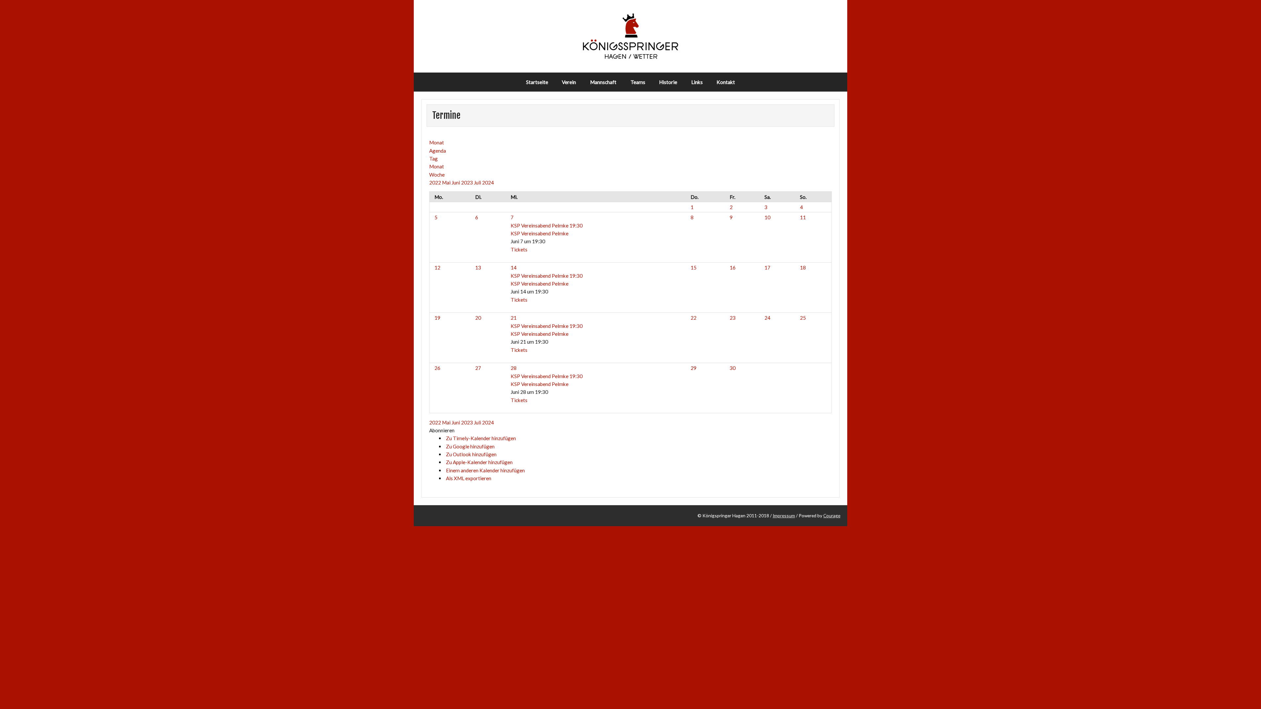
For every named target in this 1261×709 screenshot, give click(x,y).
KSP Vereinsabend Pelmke (539, 233)
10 (767, 217)
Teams (637, 82)
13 (478, 267)
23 (733, 318)
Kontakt (726, 82)
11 (803, 217)
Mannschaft (603, 82)
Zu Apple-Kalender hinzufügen (479, 462)
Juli (478, 182)
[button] (441, 430)
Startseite (537, 82)
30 (733, 368)
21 (514, 318)
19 (437, 318)
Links (697, 82)
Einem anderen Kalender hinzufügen (485, 470)
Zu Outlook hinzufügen (471, 454)
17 (767, 267)
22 (694, 318)
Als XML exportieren (468, 478)
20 (478, 318)
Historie (668, 82)
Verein (569, 82)
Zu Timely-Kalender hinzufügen (481, 438)
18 (803, 267)
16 (733, 267)
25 (803, 318)
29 (694, 368)
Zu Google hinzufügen (470, 446)
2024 (488, 182)
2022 (435, 182)
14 (514, 267)
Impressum (784, 515)
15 (694, 267)
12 (437, 267)
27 (478, 368)
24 (767, 318)
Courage (831, 515)
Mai (447, 182)
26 (437, 368)
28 (514, 368)
